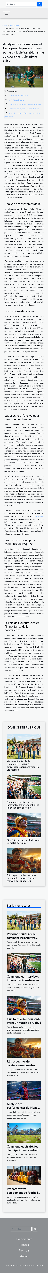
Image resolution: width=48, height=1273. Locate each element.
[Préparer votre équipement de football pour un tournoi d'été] (24, 1175)
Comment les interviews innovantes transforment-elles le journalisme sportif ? (23, 805)
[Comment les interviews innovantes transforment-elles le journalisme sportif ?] (24, 787)
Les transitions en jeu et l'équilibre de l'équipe (24, 109)
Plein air (24, 1250)
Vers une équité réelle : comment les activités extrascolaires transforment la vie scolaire (23, 765)
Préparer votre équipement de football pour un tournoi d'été (22, 1192)
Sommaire (12, 91)
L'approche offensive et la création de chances (25, 104)
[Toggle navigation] (6, 13)
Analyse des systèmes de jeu (19, 95)
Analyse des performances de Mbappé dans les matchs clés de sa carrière (24, 1109)
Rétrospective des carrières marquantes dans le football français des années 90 (21, 878)
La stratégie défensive (16, 100)
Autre (24, 1256)
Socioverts (38, 516)
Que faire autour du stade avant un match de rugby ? (23, 841)
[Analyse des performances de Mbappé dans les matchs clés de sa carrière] (24, 1090)
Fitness (24, 1244)
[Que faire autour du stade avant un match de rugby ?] (24, 825)
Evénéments (15, 25)
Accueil (4, 25)
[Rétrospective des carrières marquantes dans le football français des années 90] (24, 860)
